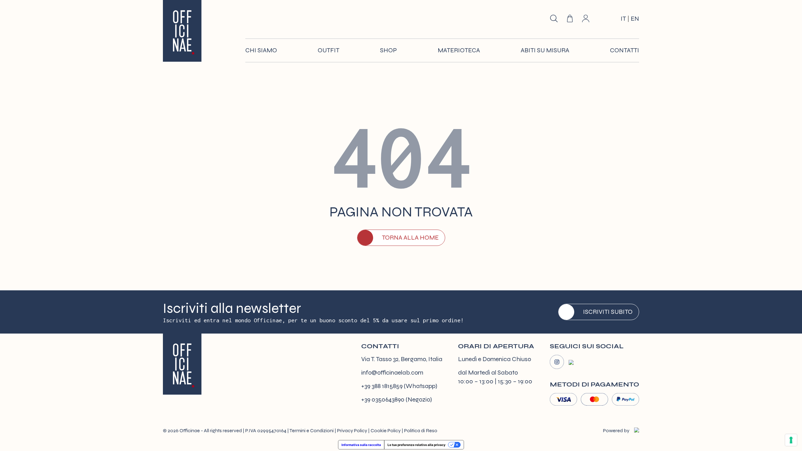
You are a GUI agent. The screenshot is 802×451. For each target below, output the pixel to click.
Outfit (328, 50)
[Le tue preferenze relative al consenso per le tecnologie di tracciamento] (791, 440)
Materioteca (459, 50)
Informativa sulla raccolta (361, 445)
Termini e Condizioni (311, 430)
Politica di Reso (420, 430)
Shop (388, 50)
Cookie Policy (386, 430)
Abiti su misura (545, 50)
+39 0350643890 (382, 399)
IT (623, 19)
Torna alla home (410, 237)
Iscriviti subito (608, 312)
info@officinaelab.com (392, 372)
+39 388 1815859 (382, 386)
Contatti (624, 50)
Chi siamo (261, 50)
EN (635, 19)
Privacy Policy (352, 430)
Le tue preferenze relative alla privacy (416, 445)
